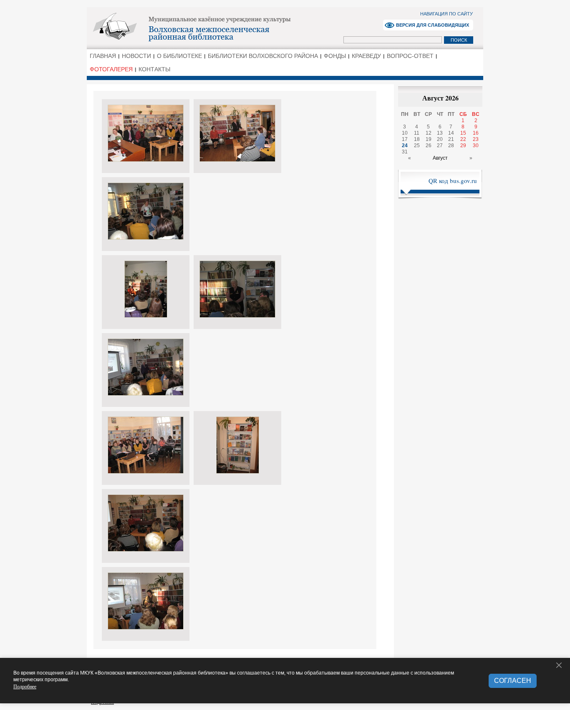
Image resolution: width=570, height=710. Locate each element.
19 (428, 139)
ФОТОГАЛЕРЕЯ (111, 69)
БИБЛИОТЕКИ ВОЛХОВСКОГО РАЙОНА (263, 56)
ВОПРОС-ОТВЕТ (410, 56)
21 (451, 139)
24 (405, 145)
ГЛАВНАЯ (103, 56)
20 (440, 139)
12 (428, 133)
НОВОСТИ (136, 56)
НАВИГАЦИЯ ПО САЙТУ (446, 13)
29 (463, 145)
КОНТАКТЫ (154, 69)
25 (417, 145)
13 (440, 133)
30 (476, 145)
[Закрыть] (559, 665)
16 (476, 133)
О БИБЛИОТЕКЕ (179, 56)
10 (405, 133)
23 (476, 139)
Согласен (512, 680)
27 (440, 145)
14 (451, 133)
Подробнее (24, 686)
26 (428, 145)
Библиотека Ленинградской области (216, 27)
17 (405, 139)
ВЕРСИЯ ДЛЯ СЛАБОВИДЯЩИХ (432, 25)
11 (416, 133)
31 (405, 152)
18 (417, 139)
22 (463, 139)
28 (451, 145)
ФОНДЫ (335, 56)
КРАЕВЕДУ (366, 56)
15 (463, 133)
